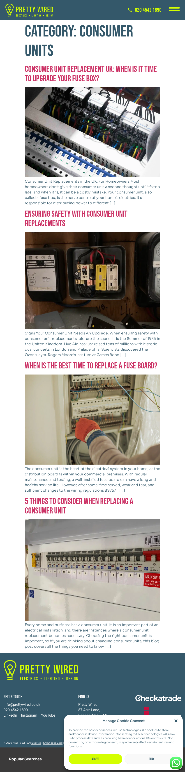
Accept (95, 759)
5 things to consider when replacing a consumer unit (79, 506)
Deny (151, 759)
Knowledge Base (52, 742)
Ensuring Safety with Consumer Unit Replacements (76, 219)
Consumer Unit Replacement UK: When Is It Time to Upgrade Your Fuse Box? (91, 74)
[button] (176, 721)
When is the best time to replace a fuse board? (91, 366)
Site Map (36, 742)
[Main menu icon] (174, 9)
